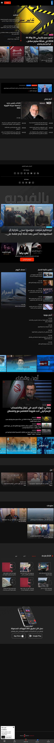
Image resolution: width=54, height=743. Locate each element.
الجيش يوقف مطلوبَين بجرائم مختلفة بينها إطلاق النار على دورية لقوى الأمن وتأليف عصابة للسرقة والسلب (22, 427)
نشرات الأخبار (29, 85)
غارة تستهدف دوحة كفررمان (13, 39)
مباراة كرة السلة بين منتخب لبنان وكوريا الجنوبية (45, 574)
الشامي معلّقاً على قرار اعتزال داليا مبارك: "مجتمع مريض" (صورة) (40, 484)
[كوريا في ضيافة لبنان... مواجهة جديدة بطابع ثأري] (22, 363)
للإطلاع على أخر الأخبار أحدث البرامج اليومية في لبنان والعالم (27, 631)
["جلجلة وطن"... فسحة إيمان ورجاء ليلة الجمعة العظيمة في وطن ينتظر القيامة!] (22, 445)
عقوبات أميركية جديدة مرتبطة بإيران (45, 327)
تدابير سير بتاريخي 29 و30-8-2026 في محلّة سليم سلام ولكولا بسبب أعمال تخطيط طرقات (39, 39)
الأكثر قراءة (46, 555)
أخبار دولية (48, 315)
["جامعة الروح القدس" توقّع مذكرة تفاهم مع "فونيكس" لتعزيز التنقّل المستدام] (40, 531)
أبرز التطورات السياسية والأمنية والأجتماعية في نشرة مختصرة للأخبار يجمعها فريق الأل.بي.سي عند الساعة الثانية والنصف (20, 88)
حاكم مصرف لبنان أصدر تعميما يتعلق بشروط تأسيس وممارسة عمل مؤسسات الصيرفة (9, 589)
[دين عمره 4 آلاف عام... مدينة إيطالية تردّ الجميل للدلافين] (40, 515)
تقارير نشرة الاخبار (49, 227)
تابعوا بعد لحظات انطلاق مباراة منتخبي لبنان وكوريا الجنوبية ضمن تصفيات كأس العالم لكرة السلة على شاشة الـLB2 (9, 574)
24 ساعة (34, 556)
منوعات (50, 505)
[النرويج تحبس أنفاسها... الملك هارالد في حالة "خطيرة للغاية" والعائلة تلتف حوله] (13, 515)
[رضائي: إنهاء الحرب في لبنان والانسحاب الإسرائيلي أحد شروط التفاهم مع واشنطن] (27, 398)
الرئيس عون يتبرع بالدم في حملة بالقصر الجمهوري (12, 128)
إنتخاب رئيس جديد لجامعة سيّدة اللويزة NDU (12, 105)
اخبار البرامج (34, 449)
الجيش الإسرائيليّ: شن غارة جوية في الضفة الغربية (42, 332)
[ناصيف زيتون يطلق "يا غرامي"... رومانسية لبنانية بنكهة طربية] (14, 480)
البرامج (14, 741)
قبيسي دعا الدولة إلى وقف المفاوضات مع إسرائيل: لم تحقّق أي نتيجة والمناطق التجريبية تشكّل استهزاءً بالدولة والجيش (38, 132)
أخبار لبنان (48, 99)
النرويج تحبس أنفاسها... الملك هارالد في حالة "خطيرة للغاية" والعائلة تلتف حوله (14, 520)
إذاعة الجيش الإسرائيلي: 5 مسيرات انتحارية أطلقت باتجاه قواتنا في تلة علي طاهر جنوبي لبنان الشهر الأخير (17, 60)
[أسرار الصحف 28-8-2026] (13, 290)
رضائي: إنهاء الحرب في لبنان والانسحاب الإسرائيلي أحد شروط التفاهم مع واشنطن (29, 409)
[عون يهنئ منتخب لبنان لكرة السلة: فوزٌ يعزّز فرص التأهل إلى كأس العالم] (27, 569)
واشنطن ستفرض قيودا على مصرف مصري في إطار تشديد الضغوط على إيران (40, 320)
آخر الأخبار (15, 15)
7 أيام (24, 556)
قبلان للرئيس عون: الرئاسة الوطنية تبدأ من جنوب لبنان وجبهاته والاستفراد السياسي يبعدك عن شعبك (10, 132)
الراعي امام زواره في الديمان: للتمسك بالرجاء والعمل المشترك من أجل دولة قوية (38, 128)
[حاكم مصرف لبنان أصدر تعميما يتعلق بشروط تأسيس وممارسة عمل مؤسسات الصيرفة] (9, 584)
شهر (16, 556)
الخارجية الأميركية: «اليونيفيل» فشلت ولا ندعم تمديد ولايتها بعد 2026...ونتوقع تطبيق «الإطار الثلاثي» (32, 60)
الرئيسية (48, 741)
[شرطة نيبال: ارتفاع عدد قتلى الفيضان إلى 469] (46, 54)
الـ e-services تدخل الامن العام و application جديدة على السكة (35, 307)
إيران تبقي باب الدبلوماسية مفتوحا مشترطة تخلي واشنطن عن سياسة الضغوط (40, 337)
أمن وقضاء (51, 34)
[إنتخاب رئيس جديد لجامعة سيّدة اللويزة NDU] (27, 110)
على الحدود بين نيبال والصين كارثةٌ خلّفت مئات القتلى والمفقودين (35, 299)
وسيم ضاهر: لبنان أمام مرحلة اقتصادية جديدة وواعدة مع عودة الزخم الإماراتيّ (38, 123)
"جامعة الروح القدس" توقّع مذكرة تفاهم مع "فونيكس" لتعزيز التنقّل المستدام (41, 536)
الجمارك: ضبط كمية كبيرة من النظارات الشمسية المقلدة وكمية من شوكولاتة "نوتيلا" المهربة (23, 433)
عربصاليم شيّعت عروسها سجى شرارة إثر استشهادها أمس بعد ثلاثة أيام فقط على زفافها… (29, 232)
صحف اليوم (20, 269)
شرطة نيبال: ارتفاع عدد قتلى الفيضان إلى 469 (46, 60)
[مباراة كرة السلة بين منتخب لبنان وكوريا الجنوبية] (45, 569)
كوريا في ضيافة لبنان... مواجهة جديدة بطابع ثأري (26, 369)
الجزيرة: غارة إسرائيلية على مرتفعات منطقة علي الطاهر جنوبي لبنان (9, 33)
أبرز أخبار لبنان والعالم (44, 44)
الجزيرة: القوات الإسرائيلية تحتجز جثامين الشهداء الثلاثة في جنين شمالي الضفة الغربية (10, 26)
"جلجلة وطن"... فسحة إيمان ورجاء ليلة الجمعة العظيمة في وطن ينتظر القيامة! (22, 451)
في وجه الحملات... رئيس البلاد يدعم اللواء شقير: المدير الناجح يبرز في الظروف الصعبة (35, 291)
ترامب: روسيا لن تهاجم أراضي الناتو (35, 282)
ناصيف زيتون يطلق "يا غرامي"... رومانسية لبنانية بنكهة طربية (15, 484)
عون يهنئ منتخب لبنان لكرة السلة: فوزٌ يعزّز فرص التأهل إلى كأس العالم (27, 574)
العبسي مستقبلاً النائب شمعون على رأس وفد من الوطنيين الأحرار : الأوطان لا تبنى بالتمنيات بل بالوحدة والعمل (10, 123)
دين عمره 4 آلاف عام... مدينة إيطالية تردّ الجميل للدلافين (41, 520)
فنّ (51, 470)
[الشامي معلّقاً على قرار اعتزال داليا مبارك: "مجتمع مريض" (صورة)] (40, 480)
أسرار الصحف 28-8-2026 (20, 306)
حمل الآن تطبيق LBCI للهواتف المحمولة (27, 628)
